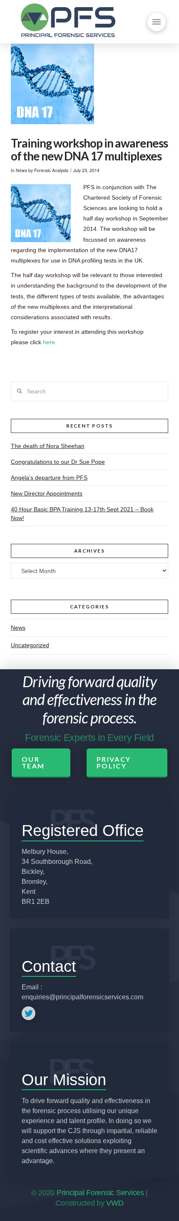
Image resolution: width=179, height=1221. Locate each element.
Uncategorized (30, 645)
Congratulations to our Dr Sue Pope (58, 461)
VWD (114, 1203)
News (21, 170)
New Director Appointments (46, 493)
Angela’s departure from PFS (49, 477)
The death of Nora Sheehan (48, 446)
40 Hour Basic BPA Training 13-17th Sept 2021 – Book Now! (82, 513)
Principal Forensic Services (100, 1192)
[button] (156, 22)
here (49, 342)
